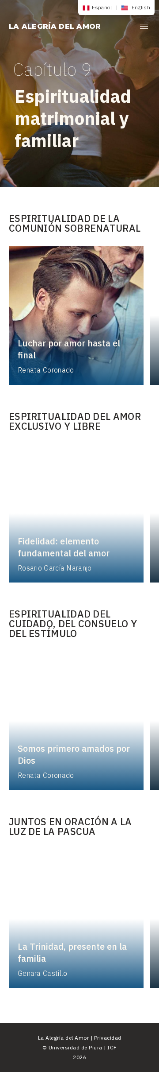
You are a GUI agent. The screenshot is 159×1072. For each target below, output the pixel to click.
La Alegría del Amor (55, 26)
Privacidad (107, 1037)
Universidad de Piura (75, 1047)
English (140, 7)
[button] (144, 28)
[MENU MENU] (144, 28)
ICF (112, 1047)
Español (102, 7)
